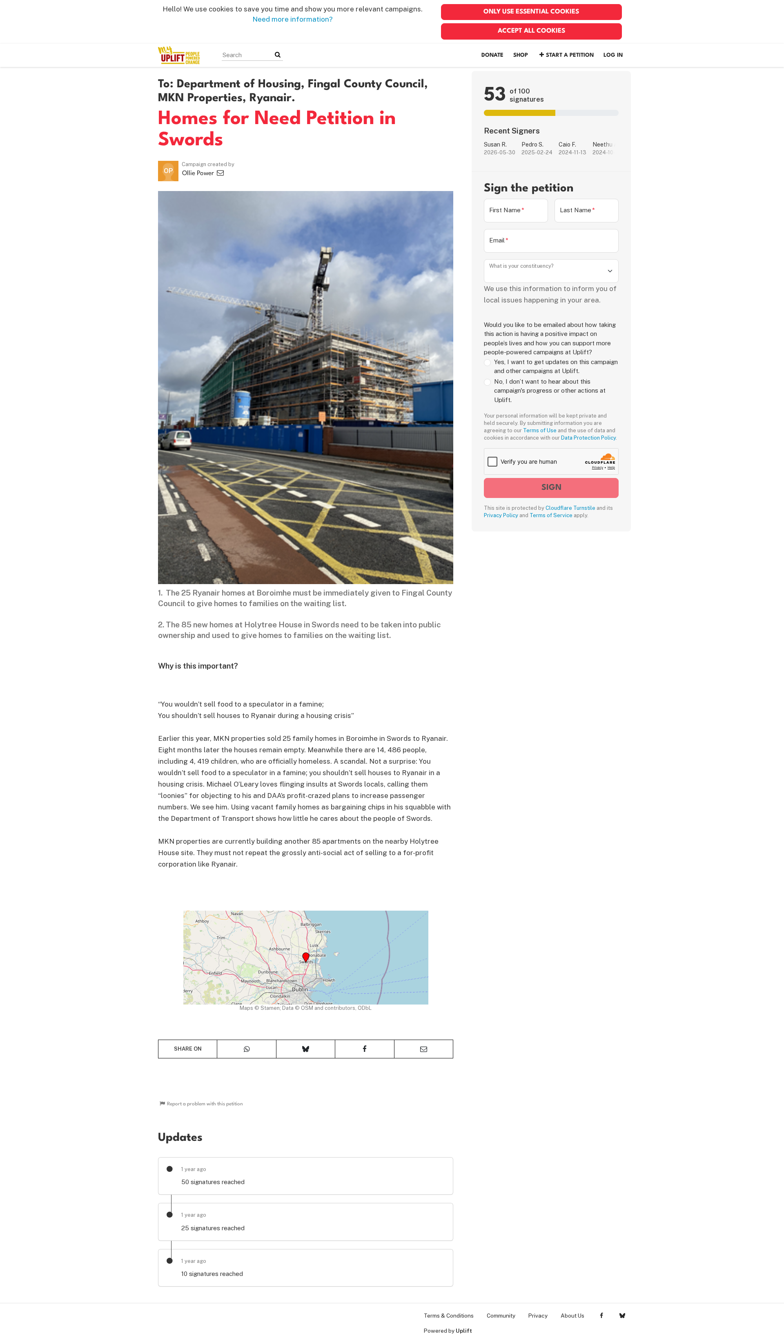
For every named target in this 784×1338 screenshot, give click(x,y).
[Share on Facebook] (364, 1049)
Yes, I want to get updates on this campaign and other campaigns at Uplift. (556, 366)
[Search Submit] (277, 55)
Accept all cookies (531, 31)
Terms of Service (551, 515)
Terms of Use (540, 430)
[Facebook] (601, 1315)
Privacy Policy (501, 515)
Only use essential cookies (531, 12)
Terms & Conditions (449, 1315)
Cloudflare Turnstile (570, 508)
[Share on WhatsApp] (246, 1049)
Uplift (464, 1330)
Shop (520, 55)
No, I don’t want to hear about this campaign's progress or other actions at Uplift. (550, 390)
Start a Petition (570, 55)
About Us (572, 1315)
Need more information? (292, 19)
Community (501, 1315)
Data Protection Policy (588, 438)
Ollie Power (199, 173)
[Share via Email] (423, 1049)
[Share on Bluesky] (305, 1049)
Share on (188, 1049)
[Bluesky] (622, 1315)
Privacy (538, 1315)
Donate (492, 55)
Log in (613, 55)
